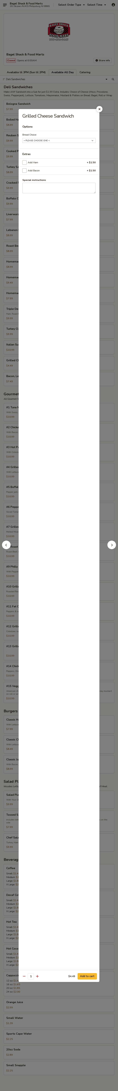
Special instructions (34, 180)
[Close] (99, 109)
